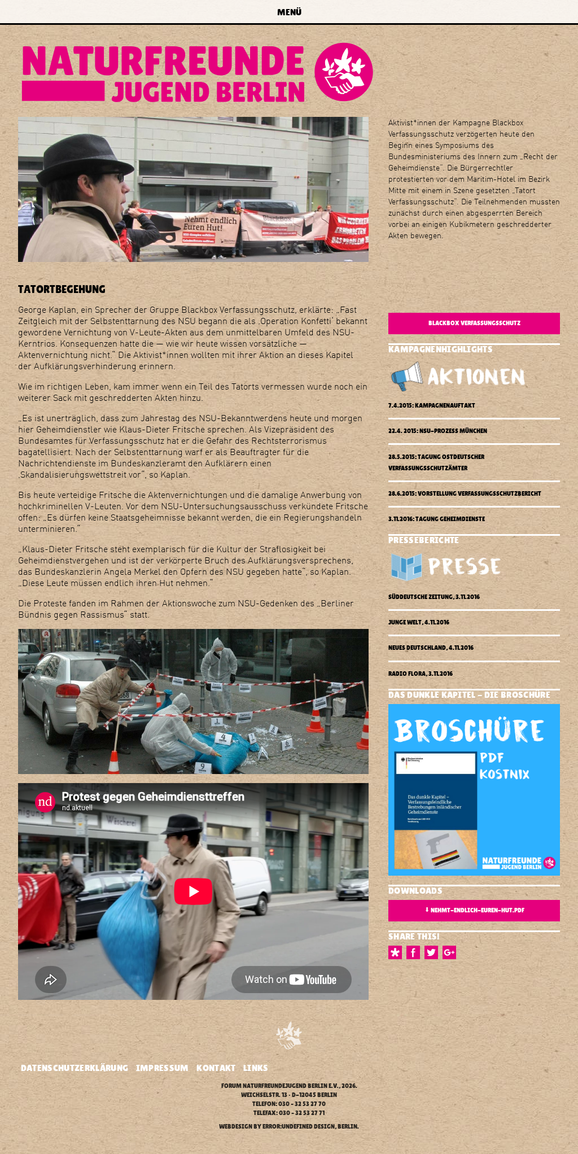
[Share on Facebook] (415, 952)
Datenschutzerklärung (74, 1068)
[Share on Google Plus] (452, 952)
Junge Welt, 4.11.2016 (418, 622)
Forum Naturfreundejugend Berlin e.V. (280, 1086)
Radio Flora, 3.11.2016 (420, 673)
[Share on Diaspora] (397, 952)
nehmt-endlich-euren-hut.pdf (474, 910)
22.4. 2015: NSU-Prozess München (437, 431)
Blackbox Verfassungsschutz (474, 323)
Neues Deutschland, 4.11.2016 (431, 648)
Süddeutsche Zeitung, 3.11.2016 (434, 597)
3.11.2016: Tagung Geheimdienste (436, 519)
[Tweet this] (433, 952)
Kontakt (215, 1068)
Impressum (162, 1068)
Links (256, 1068)
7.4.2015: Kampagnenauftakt (431, 405)
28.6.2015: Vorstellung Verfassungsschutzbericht (464, 493)
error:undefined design (298, 1126)
